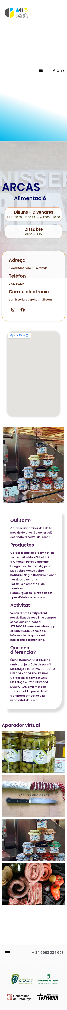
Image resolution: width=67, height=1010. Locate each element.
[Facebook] (22, 309)
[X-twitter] (58, 70)
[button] (41, 71)
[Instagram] (62, 70)
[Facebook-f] (54, 70)
